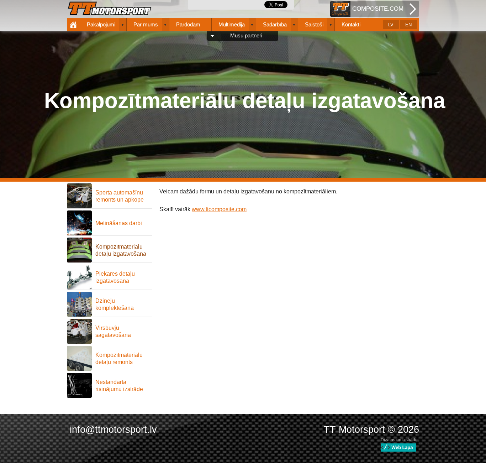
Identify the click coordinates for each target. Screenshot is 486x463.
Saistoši (314, 24)
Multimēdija (231, 24)
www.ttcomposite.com (219, 209)
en (408, 24)
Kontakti (351, 24)
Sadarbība (275, 24)
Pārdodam (188, 24)
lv (390, 24)
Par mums (145, 24)
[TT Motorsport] (109, 9)
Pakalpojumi (101, 24)
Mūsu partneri (246, 35)
